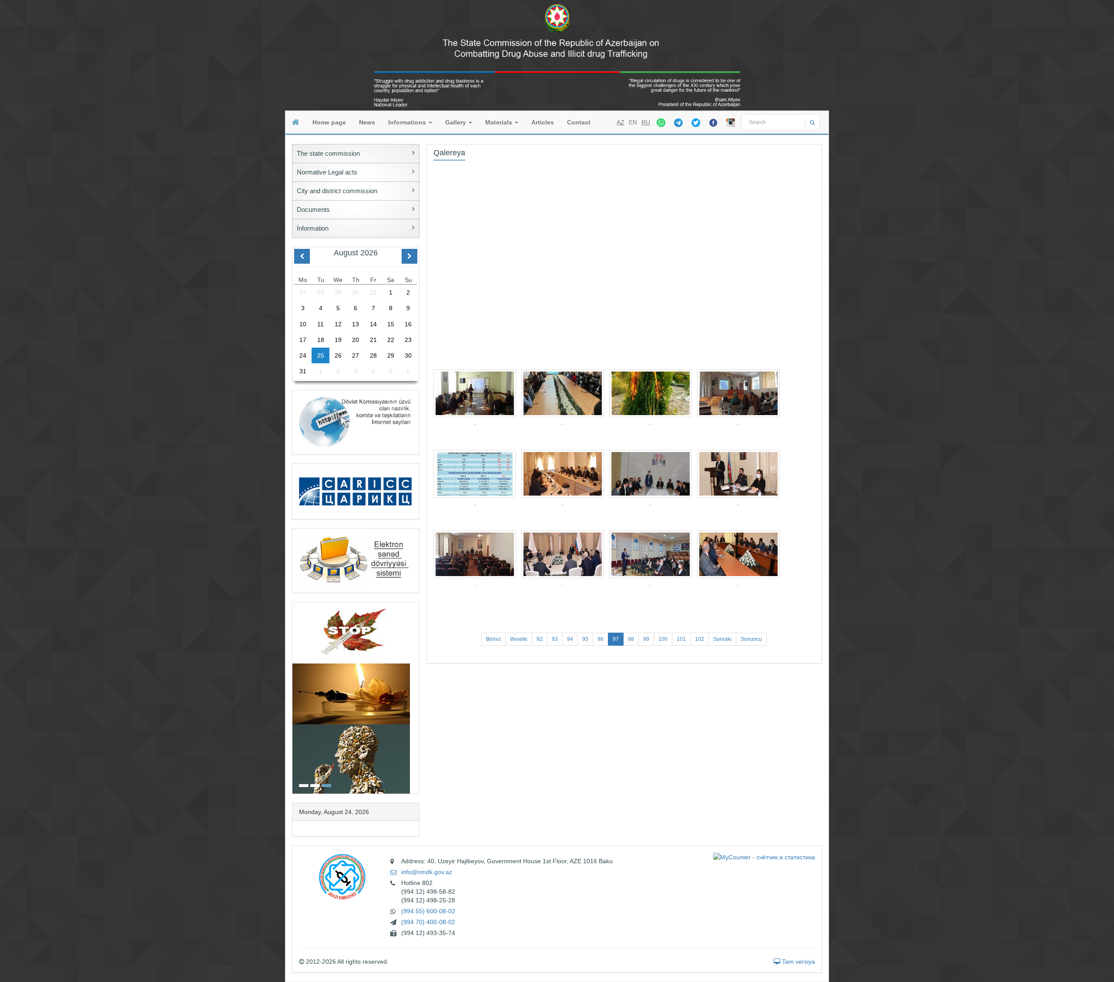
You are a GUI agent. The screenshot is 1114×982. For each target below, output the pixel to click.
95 (585, 639)
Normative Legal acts (327, 172)
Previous (295, 696)
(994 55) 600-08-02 (428, 911)
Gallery (456, 122)
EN (633, 122)
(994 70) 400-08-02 (428, 921)
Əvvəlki (518, 639)
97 (616, 639)
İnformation (313, 228)
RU (645, 122)
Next (416, 696)
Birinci (493, 639)
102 (699, 639)
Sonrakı (722, 639)
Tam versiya (797, 961)
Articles (542, 122)
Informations (408, 122)
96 (600, 639)
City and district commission (337, 190)
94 (570, 639)
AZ (620, 122)
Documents (313, 209)
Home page (329, 122)
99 (646, 639)
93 (555, 639)
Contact (579, 122)
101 (681, 639)
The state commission (328, 153)
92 (540, 639)
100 (663, 639)
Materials (499, 122)
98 (631, 639)
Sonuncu (751, 639)
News (367, 122)
